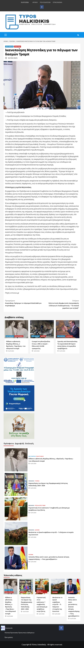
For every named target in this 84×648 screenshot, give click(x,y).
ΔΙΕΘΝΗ (43, 336)
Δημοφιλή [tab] (19, 443)
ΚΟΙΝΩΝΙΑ (69, 336)
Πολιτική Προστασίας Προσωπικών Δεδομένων (19, 632)
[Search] (78, 35)
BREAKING (31, 481)
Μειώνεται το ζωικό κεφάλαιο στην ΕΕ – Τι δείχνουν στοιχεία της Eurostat (57, 604)
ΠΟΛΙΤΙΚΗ (17, 46)
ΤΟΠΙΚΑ (37, 481)
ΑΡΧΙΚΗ (35, 2)
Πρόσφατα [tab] (9, 443)
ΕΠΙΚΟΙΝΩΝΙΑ (57, 2)
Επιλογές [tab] (29, 443)
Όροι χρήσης (9, 637)
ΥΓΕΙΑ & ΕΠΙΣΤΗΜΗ (40, 505)
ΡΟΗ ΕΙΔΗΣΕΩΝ (45, 2)
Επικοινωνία (8, 628)
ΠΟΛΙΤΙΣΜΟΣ (19, 336)
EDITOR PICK (9, 46)
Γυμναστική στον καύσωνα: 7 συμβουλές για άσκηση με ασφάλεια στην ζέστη (42, 604)
